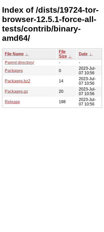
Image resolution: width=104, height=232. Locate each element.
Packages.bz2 (17, 81)
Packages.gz (16, 91)
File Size (63, 53)
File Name (14, 54)
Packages (14, 70)
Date (83, 54)
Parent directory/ (19, 62)
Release (12, 102)
